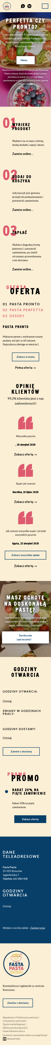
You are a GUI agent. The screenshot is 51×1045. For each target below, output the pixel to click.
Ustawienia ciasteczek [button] (14, 1020)
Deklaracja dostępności (15, 1027)
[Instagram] (13, 914)
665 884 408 (20, 878)
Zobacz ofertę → (25, 566)
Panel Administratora (14, 1031)
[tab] (6, 791)
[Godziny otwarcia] (22, 701)
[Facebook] (4, 914)
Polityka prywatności (27, 1017)
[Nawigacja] (45, 6)
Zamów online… (22, 154)
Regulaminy (9, 1017)
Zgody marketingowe (14, 1024)
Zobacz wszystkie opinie (25, 555)
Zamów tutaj (37, 927)
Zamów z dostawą (21, 751)
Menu (24, 60)
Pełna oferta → (25, 367)
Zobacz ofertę (30, 819)
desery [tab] (17, 316)
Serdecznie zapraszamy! (24, 637)
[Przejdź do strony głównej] (25, 963)
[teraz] (17, 701)
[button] (22, 5)
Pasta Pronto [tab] (25, 304)
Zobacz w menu (25, 356)
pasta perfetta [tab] (26, 310)
